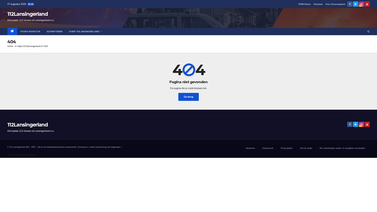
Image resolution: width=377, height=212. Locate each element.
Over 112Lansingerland (335, 4)
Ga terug (188, 97)
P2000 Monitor (304, 4)
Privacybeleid (286, 148)
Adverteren (318, 4)
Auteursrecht (267, 148)
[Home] (12, 31)
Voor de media (306, 148)
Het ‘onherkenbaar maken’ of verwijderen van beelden (342, 148)
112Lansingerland (27, 14)
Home (10, 46)
